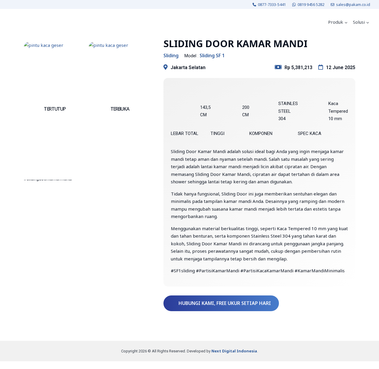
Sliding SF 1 (212, 56)
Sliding (171, 56)
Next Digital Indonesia (234, 351)
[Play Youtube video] (88, 216)
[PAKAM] (25, 22)
